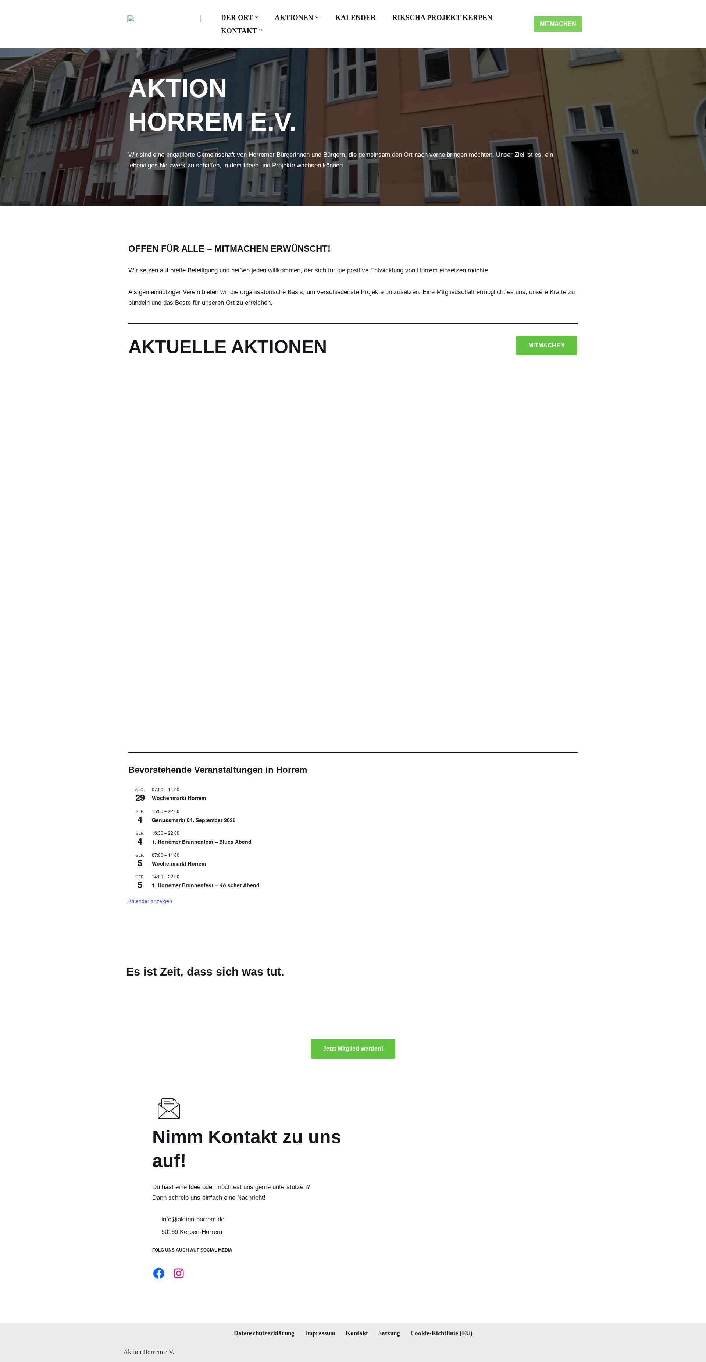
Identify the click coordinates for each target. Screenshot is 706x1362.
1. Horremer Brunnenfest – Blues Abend (202, 841)
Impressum (320, 1333)
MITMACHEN (558, 24)
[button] (256, 17)
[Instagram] (178, 1273)
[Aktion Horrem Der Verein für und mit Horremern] (162, 24)
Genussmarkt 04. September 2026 (194, 820)
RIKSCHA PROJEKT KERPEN (442, 17)
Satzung (389, 1333)
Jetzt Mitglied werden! (353, 1049)
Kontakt (357, 1333)
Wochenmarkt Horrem (179, 798)
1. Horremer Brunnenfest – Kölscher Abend (206, 885)
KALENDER (355, 17)
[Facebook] (158, 1273)
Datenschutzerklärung (264, 1333)
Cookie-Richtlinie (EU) (441, 1333)
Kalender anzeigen (150, 901)
